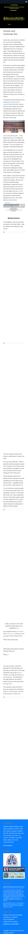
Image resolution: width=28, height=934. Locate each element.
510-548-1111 (14, 5)
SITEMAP (14, 10)
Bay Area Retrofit (14, 17)
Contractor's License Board (11, 924)
